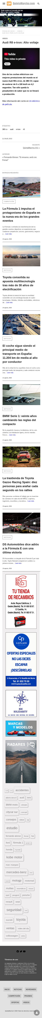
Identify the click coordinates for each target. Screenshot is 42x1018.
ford (8, 842)
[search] (38, 3)
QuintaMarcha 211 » (31, 148)
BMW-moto (12, 804)
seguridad (14, 910)
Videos (20, 31)
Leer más (8, 234)
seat (18, 901)
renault (9, 902)
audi (11, 129)
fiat (32, 836)
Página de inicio (8, 31)
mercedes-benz (16, 872)
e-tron (18, 129)
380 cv (4, 129)
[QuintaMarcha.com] (21, 3)
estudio (12, 828)
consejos (11, 819)
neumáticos (21, 889)
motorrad (29, 880)
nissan (31, 889)
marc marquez (12, 865)
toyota (21, 919)
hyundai (18, 850)
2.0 (11, 790)
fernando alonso (13, 836)
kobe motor (14, 857)
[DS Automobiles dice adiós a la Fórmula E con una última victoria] (21, 523)
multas (10, 888)
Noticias (7, 270)
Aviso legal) (7, 964)
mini (31, 873)
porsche (26, 895)
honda (9, 849)
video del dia (23, 928)
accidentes (22, 790)
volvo (23, 936)
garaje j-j (28, 843)
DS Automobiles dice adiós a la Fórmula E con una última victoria (21, 548)
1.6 (7, 790)
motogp (16, 880)
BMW (29, 798)
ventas (10, 928)
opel (7, 895)
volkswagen (12, 936)
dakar (21, 820)
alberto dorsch (11, 798)
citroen (24, 805)
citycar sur (12, 812)
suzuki (9, 920)
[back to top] (37, 1013)
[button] (21, 601)
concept (24, 812)
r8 (24, 129)
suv (26, 910)
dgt (28, 820)
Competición (9, 201)
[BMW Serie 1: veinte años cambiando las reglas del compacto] (21, 394)
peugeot (15, 895)
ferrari (26, 836)
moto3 (7, 881)
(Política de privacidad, (29, 963)
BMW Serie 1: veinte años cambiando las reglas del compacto (20, 420)
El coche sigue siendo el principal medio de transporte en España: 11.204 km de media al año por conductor (20, 353)
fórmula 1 (18, 842)
